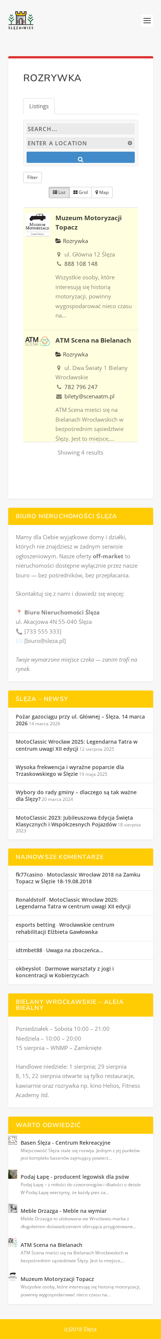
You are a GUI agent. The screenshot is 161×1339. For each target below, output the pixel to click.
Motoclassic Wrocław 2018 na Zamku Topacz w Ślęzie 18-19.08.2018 (78, 878)
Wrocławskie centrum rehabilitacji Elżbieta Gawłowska (65, 928)
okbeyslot (28, 968)
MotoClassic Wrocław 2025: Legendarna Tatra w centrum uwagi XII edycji (76, 745)
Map (103, 192)
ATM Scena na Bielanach (93, 340)
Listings (39, 106)
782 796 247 (81, 387)
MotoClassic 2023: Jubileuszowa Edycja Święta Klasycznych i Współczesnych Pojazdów (74, 821)
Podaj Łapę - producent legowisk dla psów (75, 1176)
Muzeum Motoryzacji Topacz (57, 1278)
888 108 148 (81, 263)
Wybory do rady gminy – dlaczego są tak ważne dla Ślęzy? (76, 795)
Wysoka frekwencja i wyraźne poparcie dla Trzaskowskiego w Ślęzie (70, 770)
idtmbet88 (29, 950)
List (61, 192)
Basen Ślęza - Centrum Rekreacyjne (65, 1142)
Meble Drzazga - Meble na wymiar (64, 1210)
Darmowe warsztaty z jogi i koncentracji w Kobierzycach (65, 972)
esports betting (35, 924)
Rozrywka (74, 241)
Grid (83, 192)
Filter (32, 177)
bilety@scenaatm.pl (89, 396)
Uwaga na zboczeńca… (74, 950)
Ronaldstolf (30, 899)
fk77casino (29, 874)
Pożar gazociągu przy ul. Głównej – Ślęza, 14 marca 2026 (80, 720)
